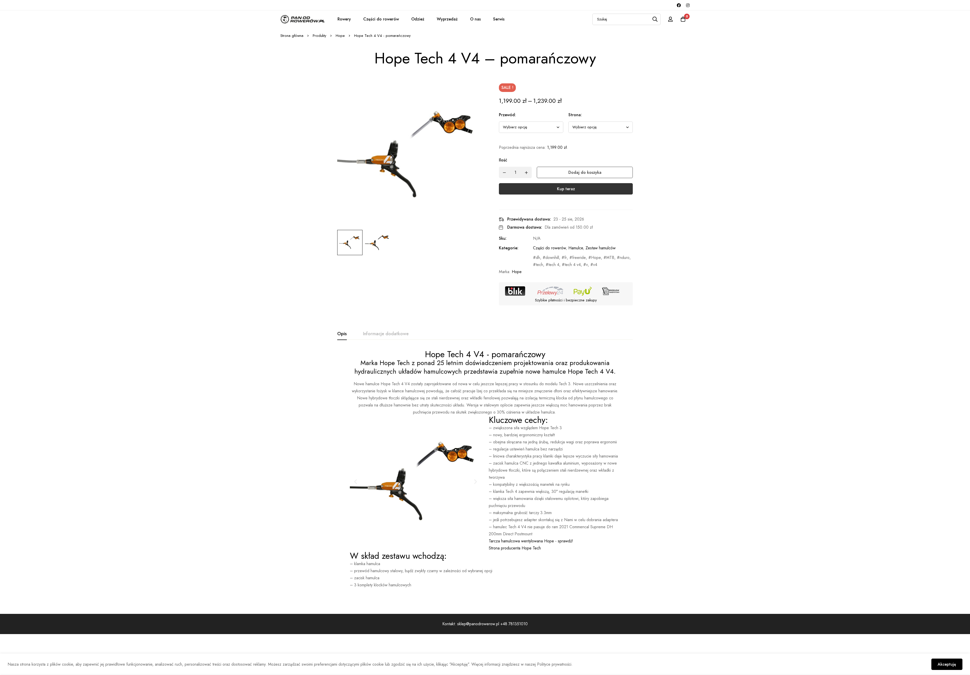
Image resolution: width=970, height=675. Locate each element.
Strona (575, 115)
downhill (552, 257)
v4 (595, 265)
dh (538, 257)
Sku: (502, 238)
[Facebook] (679, 5)
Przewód (507, 115)
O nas (475, 19)
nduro (624, 257)
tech (539, 265)
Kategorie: (508, 248)
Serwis (498, 19)
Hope (340, 35)
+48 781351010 (514, 624)
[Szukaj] (655, 19)
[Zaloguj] (670, 19)
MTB (610, 257)
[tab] (342, 334)
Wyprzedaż (447, 19)
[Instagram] (688, 5)
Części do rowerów (381, 19)
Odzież (417, 19)
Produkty (319, 35)
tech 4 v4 (573, 265)
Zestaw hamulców (601, 248)
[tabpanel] (485, 469)
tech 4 (553, 265)
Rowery (344, 19)
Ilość (503, 160)
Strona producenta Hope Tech (515, 548)
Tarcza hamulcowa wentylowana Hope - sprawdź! (531, 541)
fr (565, 257)
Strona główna (291, 35)
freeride (579, 257)
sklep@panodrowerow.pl (478, 624)
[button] (355, 481)
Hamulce (575, 248)
